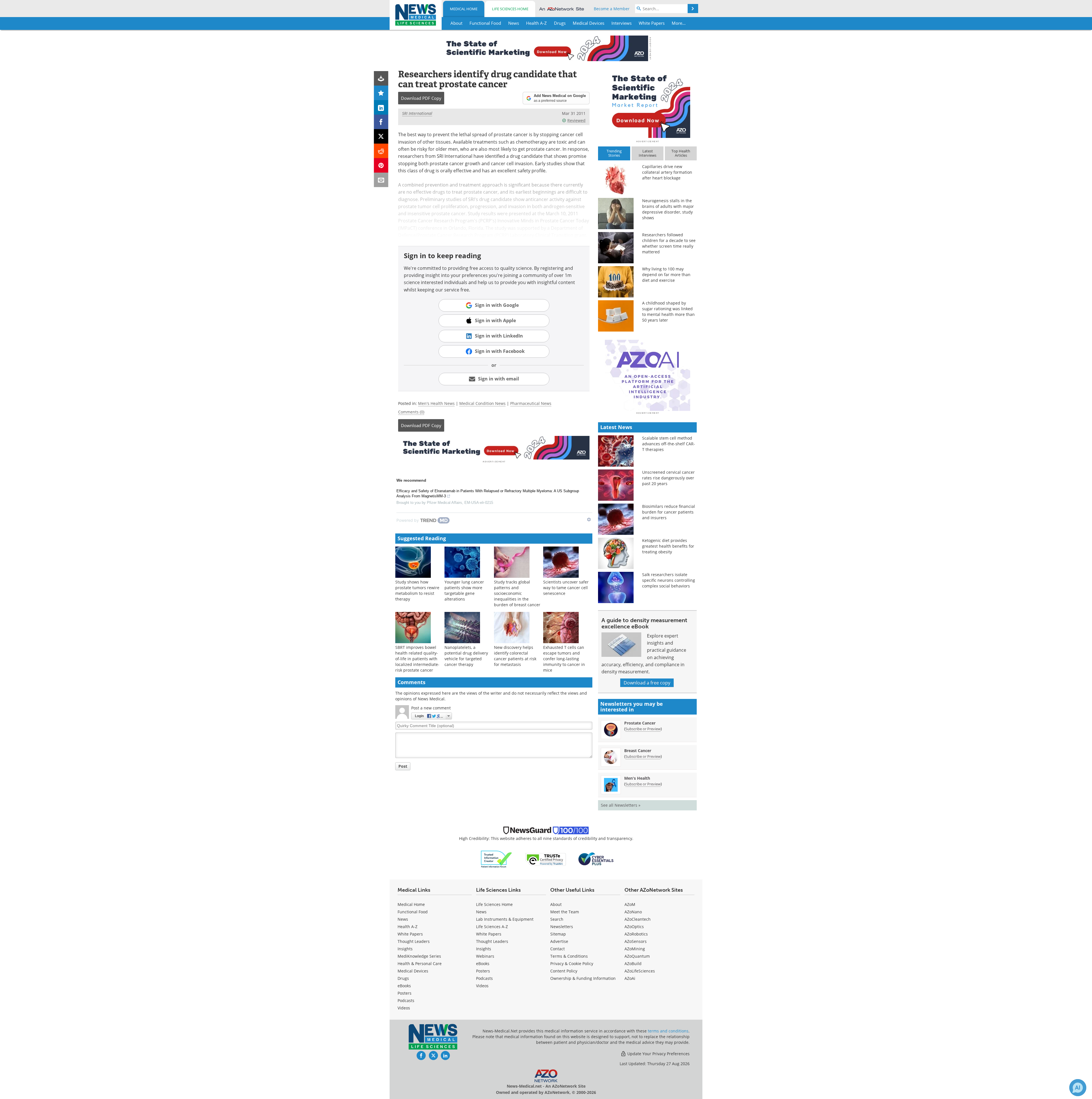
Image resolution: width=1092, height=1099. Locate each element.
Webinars (485, 956)
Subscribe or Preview (643, 728)
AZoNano (633, 911)
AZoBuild (633, 963)
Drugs (403, 978)
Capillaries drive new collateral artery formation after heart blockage (667, 172)
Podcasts (406, 1000)
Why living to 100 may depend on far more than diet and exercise (666, 274)
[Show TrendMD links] (589, 519)
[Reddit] (381, 151)
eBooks (404, 985)
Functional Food (413, 911)
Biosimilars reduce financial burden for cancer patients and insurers (668, 512)
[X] (381, 136)
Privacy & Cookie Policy (571, 963)
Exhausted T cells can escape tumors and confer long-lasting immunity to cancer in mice (564, 659)
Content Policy (563, 971)
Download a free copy (647, 683)
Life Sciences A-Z (492, 926)
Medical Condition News (482, 403)
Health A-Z (407, 926)
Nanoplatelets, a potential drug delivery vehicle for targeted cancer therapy (466, 656)
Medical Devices (413, 971)
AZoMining (634, 948)
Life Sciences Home (510, 8)
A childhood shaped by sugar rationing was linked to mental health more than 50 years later (668, 311)
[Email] (381, 180)
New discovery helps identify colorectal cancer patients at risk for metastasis (515, 656)
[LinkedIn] (381, 107)
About (556, 904)
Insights (405, 948)
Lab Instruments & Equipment (504, 919)
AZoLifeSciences (639, 971)
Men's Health (637, 778)
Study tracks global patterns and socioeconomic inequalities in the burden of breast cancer (517, 593)
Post (402, 766)
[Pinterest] (381, 165)
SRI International (417, 113)
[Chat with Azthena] (1077, 1087)
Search (556, 919)
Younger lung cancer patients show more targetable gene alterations (464, 590)
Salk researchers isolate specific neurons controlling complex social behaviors (668, 580)
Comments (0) (411, 412)
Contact (557, 948)
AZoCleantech (637, 919)
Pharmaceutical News (530, 403)
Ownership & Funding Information (583, 978)
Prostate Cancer (639, 723)
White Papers (410, 934)
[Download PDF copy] (381, 78)
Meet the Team (564, 911)
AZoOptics (634, 926)
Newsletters (561, 926)
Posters (404, 993)
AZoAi (629, 978)
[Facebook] (381, 122)
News (403, 919)
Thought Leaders (414, 941)
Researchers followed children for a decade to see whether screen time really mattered (669, 243)
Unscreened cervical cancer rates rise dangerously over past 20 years (668, 477)
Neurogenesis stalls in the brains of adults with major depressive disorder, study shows (668, 209)
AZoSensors (635, 941)
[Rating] (381, 93)
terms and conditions (668, 1031)
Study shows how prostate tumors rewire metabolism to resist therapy (417, 590)
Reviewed (576, 120)
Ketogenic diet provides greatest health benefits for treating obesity (668, 546)
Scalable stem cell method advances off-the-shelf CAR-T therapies (668, 443)
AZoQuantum (637, 956)
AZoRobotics (636, 934)
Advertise (559, 941)
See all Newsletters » (620, 805)
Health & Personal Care (420, 963)
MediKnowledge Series (419, 956)
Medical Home (463, 8)
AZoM (629, 904)
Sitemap (558, 934)
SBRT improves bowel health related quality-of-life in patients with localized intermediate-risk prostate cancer (417, 659)
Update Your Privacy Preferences (658, 1053)
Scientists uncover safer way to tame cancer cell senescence (566, 587)
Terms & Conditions (569, 956)
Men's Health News (436, 403)
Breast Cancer (637, 750)
